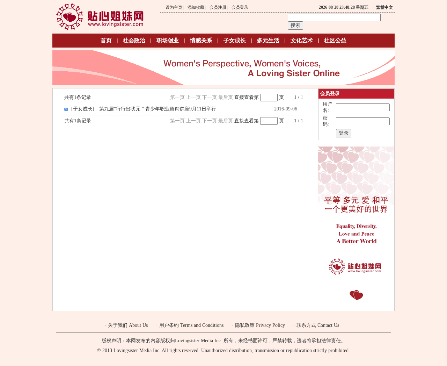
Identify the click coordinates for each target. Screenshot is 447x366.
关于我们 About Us (128, 325)
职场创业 (167, 40)
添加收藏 (196, 7)
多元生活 (268, 40)
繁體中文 (384, 7)
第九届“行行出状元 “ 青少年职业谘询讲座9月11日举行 (157, 109)
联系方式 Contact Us (317, 325)
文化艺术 (302, 40)
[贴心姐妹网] (100, 29)
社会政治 (134, 40)
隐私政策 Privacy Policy (260, 325)
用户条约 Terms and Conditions (191, 325)
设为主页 (174, 7)
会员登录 (240, 7)
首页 (106, 40)
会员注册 (218, 7)
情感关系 (201, 40)
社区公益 (335, 40)
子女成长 (235, 40)
